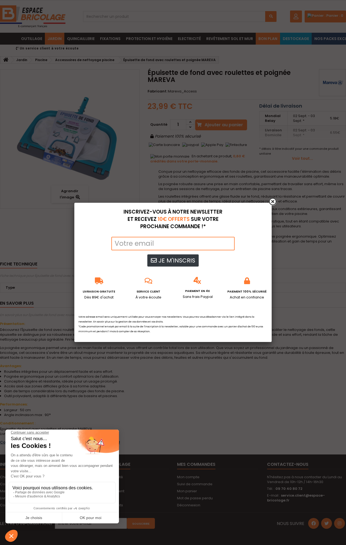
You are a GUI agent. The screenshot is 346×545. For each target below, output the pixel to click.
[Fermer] (273, 201)
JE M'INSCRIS (176, 260)
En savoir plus (101, 321)
